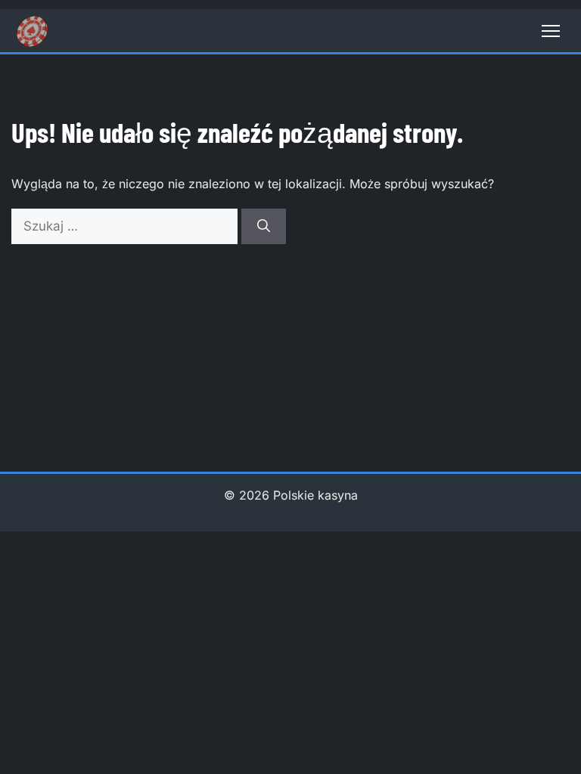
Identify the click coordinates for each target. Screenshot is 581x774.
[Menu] (551, 31)
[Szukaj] (263, 227)
